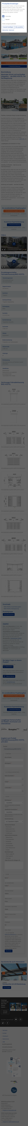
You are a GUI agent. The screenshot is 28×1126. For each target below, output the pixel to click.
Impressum (11, 30)
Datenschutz (5, 30)
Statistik (7, 19)
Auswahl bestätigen (8, 27)
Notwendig (8, 16)
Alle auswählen (19, 27)
